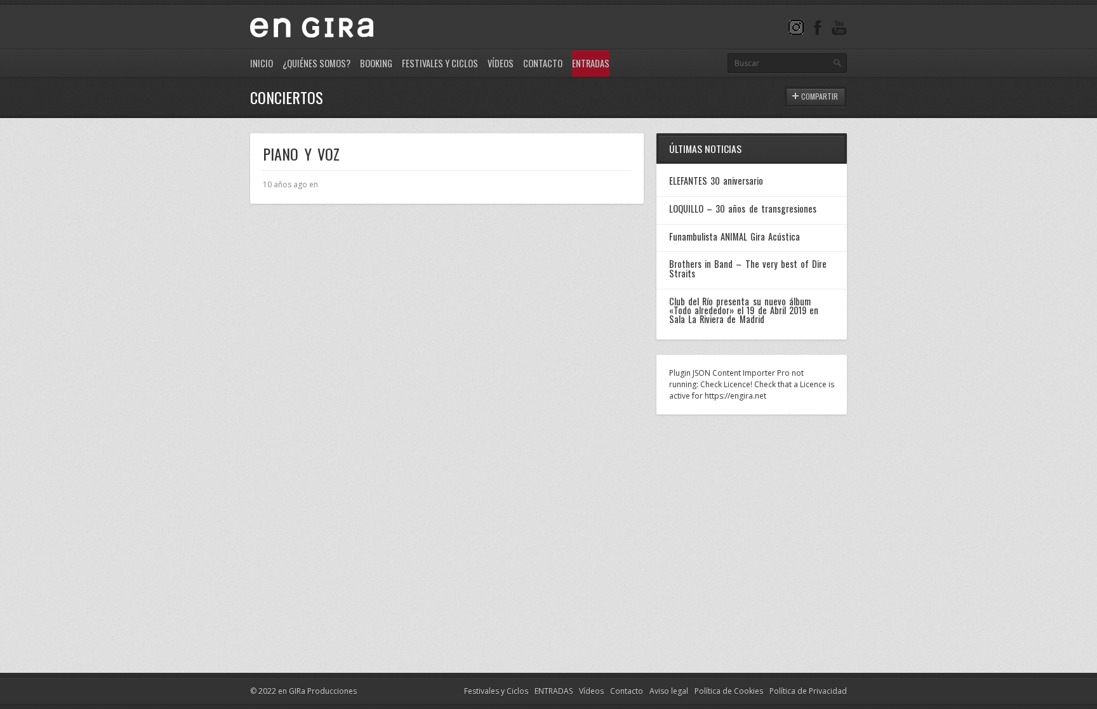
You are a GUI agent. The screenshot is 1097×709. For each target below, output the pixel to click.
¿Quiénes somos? (316, 63)
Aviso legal (668, 691)
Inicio (261, 63)
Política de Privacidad (808, 691)
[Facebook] (817, 27)
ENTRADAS (554, 691)
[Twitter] (796, 27)
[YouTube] (839, 27)
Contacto (542, 63)
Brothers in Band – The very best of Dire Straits (748, 268)
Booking (376, 63)
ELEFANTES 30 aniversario (716, 180)
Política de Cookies (729, 691)
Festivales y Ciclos (440, 63)
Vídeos (501, 63)
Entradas (590, 63)
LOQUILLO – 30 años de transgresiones (742, 208)
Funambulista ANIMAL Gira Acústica (734, 236)
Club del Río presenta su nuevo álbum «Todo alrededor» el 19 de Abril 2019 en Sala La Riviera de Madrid (743, 310)
